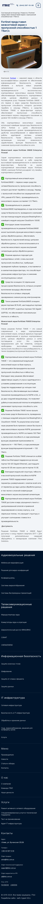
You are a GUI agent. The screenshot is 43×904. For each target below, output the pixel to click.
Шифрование (6, 671)
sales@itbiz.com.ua (7, 859)
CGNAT (4, 637)
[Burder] (38, 5)
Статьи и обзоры (8, 763)
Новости (24, 13)
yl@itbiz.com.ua (6, 876)
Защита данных (7, 686)
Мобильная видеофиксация (12, 563)
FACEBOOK (5, 885)
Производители (7, 755)
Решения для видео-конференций (15, 570)
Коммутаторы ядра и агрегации (14, 622)
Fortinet (13, 78)
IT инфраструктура (13, 697)
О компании (6, 784)
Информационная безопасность (21, 656)
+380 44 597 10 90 (7, 851)
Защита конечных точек (10, 664)
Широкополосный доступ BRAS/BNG (15, 630)
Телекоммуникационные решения (16, 606)
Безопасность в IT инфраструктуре (15, 713)
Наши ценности (7, 792)
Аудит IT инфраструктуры (11, 823)
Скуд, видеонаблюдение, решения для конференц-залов (16, 729)
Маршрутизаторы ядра (10, 615)
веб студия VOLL (24, 898)
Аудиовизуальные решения (18, 555)
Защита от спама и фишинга (12, 679)
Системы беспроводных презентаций (16, 593)
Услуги (4, 737)
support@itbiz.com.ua (8, 868)
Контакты (5, 768)
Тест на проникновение (10, 819)
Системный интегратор (10, 13)
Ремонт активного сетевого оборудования (18, 808)
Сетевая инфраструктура (11, 705)
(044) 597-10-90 (26, 5)
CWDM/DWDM (7, 645)
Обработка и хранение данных (13, 720)
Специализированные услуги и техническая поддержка (19, 814)
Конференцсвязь (8, 578)
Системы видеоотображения (12, 585)
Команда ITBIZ (7, 788)
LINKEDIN (14, 885)
